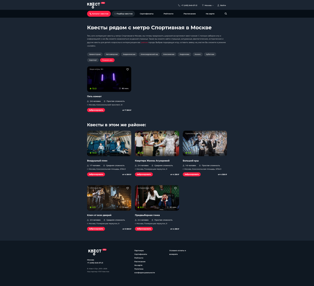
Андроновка (184, 54)
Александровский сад (149, 54)
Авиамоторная (95, 54)
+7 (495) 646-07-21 (95, 263)
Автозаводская (112, 54)
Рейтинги (168, 14)
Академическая (129, 54)
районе (144, 42)
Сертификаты (146, 14)
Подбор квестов (124, 14)
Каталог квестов (100, 14)
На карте (210, 14)
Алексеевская (168, 54)
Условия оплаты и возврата (177, 252)
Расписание (190, 14)
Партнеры (139, 250)
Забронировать (96, 110)
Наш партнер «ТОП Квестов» (98, 272)
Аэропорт (93, 60)
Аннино (198, 54)
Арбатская (210, 54)
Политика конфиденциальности (144, 271)
